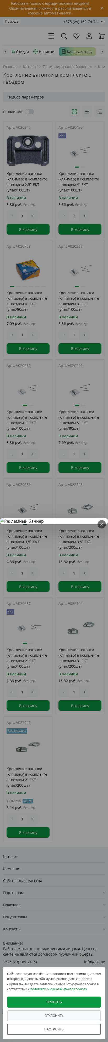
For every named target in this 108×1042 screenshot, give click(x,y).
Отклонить (54, 1016)
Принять (54, 1002)
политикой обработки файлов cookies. (59, 989)
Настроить (54, 1029)
